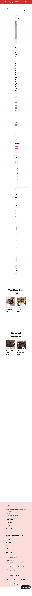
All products (17, 17)
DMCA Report (22, 579)
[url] (8, 513)
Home (16, 15)
